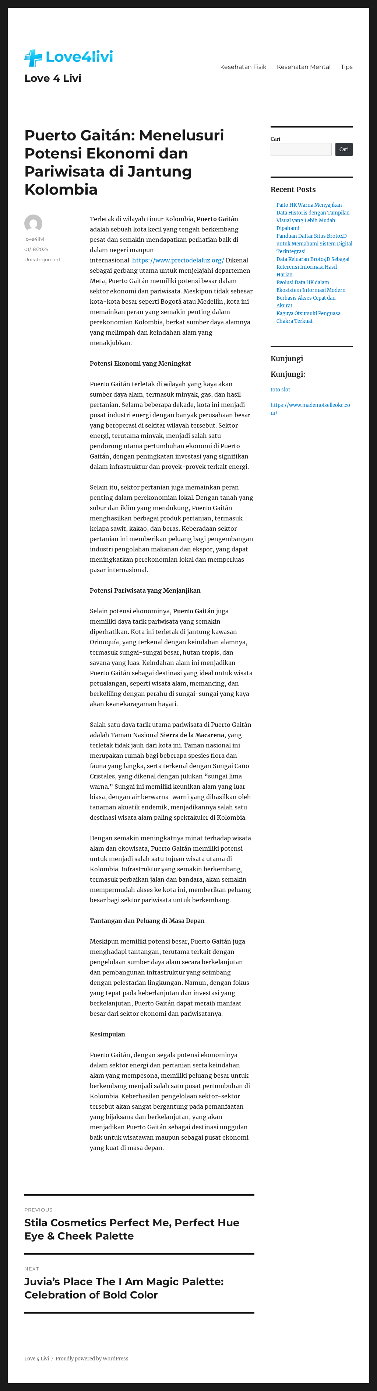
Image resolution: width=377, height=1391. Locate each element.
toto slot (280, 390)
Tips (347, 66)
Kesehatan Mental (304, 66)
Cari (276, 139)
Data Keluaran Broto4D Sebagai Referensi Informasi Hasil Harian (312, 267)
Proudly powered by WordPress (92, 1359)
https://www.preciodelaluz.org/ (178, 260)
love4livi (34, 239)
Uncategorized (42, 259)
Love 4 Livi (52, 78)
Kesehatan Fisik (243, 66)
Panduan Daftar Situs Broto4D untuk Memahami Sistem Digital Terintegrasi (314, 244)
